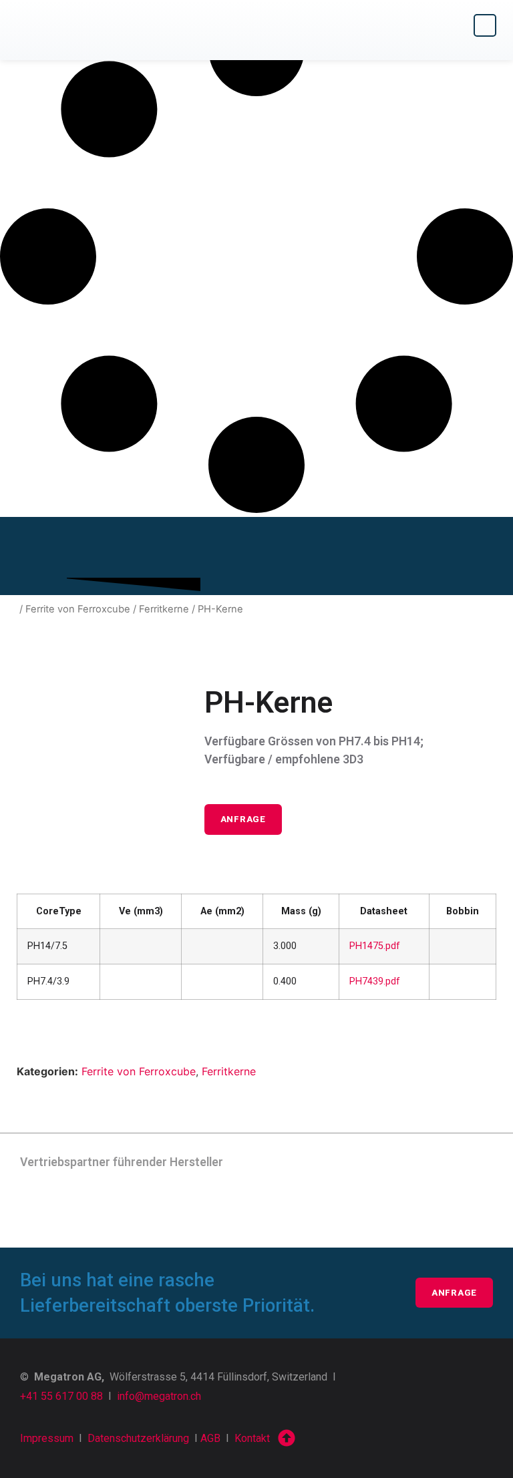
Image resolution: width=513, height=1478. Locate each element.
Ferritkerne (164, 609)
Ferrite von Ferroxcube (77, 609)
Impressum (46, 1438)
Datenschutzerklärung (138, 1438)
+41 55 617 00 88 (61, 1396)
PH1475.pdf (374, 946)
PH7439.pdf (374, 981)
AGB (210, 1438)
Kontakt (252, 1438)
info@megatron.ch (159, 1396)
